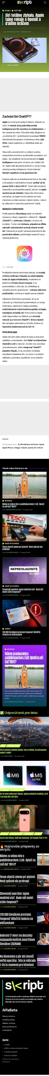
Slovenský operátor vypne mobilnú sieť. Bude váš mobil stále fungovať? (22, 590)
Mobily (8, 10)
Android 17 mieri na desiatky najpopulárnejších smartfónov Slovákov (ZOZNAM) (17, 939)
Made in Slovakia (12, 543)
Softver (40, 448)
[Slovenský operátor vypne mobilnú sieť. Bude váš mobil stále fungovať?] (24, 570)
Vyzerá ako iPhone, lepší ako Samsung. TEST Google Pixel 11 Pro (23, 837)
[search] (45, 2)
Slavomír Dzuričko (12, 552)
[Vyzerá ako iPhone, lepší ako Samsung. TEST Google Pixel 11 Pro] (24, 820)
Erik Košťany (8, 756)
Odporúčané (13, 746)
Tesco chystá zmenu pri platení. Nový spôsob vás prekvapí (22, 547)
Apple (41, 444)
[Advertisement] (24, 104)
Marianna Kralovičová (15, 702)
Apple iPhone (7, 448)
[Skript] (24, 2)
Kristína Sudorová (13, 32)
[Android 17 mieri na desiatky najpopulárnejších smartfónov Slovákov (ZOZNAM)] (43, 939)
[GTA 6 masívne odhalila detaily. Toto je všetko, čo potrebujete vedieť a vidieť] (24, 731)
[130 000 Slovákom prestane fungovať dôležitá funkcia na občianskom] (24, 613)
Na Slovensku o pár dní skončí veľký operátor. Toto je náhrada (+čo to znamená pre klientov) (18, 960)
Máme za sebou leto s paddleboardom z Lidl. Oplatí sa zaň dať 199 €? (24, 657)
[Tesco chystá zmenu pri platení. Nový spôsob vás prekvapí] (24, 527)
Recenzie (11, 649)
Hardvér (5, 790)
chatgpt (17, 448)
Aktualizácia (25, 444)
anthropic (35, 444)
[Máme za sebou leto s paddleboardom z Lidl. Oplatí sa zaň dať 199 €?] (24, 677)
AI (18, 444)
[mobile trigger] (4, 2)
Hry (3, 746)
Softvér (17, 10)
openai (30, 448)
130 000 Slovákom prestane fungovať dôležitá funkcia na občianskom (21, 633)
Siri (35, 448)
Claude (24, 448)
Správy (8, 629)
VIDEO (38, 834)
